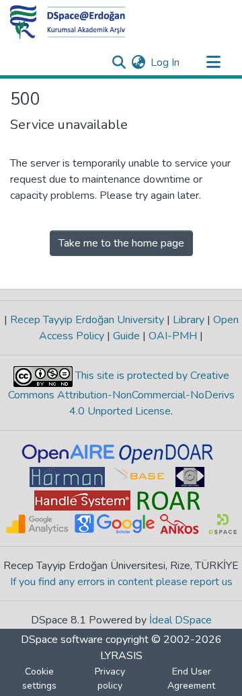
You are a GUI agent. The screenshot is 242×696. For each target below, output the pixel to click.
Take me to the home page (121, 243)
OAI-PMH (173, 336)
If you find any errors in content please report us (121, 581)
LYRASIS (121, 655)
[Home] (68, 22)
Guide (126, 336)
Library (188, 319)
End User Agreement (191, 678)
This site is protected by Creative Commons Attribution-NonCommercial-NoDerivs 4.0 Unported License (121, 393)
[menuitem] (138, 62)
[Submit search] (118, 62)
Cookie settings (39, 678)
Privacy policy (110, 678)
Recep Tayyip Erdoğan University (87, 319)
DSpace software (62, 639)
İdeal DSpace (180, 620)
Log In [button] (166, 62)
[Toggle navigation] (213, 62)
